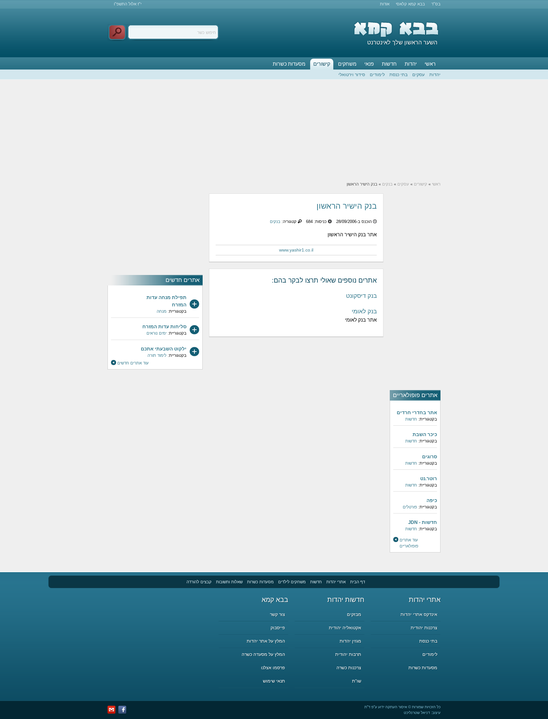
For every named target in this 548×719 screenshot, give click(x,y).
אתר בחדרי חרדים (417, 412)
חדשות (389, 64)
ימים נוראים (156, 333)
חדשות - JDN (422, 522)
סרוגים (429, 456)
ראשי (430, 64)
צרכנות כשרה (348, 667)
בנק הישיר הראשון (346, 205)
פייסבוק (278, 627)
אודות (384, 4)
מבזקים (354, 614)
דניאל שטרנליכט (417, 712)
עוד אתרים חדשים (133, 363)
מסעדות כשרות (289, 64)
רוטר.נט (428, 478)
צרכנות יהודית (424, 627)
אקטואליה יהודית (345, 627)
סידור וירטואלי (351, 74)
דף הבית (357, 581)
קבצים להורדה (199, 581)
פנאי (369, 64)
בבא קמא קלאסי (410, 4)
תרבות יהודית (348, 654)
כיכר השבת (425, 434)
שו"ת (356, 680)
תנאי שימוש (274, 680)
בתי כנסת (398, 74)
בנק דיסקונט (361, 295)
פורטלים (410, 507)
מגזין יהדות (350, 641)
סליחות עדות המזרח (164, 326)
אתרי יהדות (336, 581)
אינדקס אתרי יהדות (419, 614)
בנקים (387, 184)
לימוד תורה (156, 355)
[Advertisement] (274, 130)
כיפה (432, 500)
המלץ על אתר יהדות (266, 641)
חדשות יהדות (345, 599)
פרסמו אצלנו (273, 667)
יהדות (411, 64)
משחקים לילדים (292, 581)
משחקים (347, 64)
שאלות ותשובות (229, 581)
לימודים (377, 74)
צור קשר (277, 614)
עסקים (418, 74)
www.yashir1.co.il (296, 249)
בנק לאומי (364, 311)
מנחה (161, 311)
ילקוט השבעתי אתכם (163, 348)
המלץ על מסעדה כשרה (263, 654)
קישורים (321, 64)
